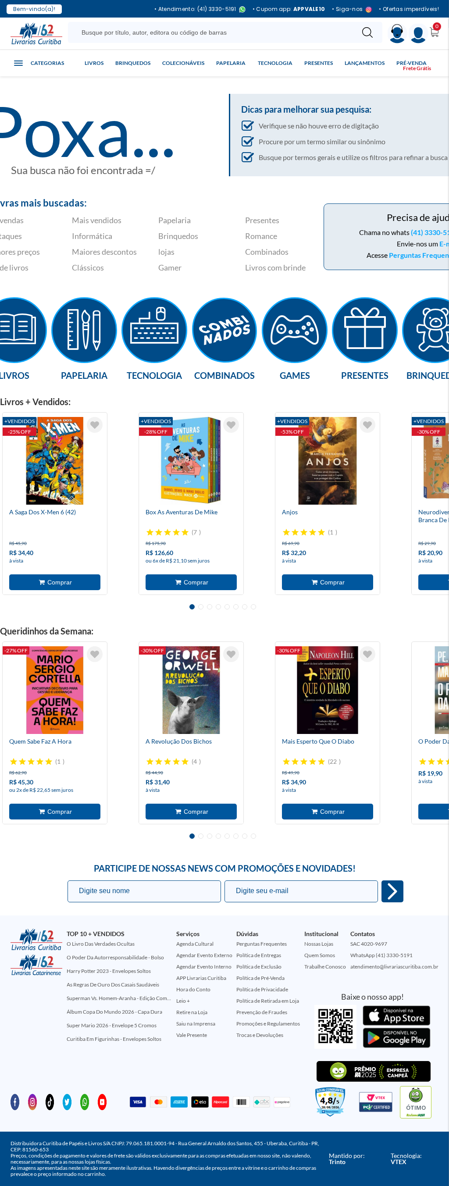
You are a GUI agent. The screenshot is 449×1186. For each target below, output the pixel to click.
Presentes (318, 63)
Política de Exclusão (259, 966)
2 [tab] (200, 606)
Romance (261, 236)
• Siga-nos (347, 9)
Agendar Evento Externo (204, 955)
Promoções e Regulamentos (268, 1023)
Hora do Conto (193, 989)
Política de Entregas (258, 955)
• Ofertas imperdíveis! (409, 9)
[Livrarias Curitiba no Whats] (84, 1101)
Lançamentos (365, 63)
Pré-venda (411, 63)
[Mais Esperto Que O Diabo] (327, 690)
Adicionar (54, 582)
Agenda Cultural (195, 943)
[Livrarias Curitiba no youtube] (102, 1101)
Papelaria (231, 63)
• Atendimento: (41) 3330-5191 (195, 9)
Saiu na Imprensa (195, 1023)
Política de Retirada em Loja (267, 1000)
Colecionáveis (183, 63)
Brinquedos (132, 63)
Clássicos (88, 267)
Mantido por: (347, 1158)
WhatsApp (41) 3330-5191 (381, 955)
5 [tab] (227, 606)
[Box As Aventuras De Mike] (191, 461)
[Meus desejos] (95, 425)
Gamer (170, 267)
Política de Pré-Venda (260, 978)
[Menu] (418, 33)
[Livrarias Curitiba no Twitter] (67, 1101)
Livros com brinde (275, 267)
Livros (94, 63)
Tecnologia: (406, 1158)
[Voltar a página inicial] (36, 33)
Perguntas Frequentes (261, 943)
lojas (166, 251)
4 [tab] (218, 606)
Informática (92, 236)
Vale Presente (191, 1035)
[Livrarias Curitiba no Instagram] (32, 1101)
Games (295, 375)
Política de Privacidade (262, 989)
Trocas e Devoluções (259, 1035)
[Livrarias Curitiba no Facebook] (15, 1101)
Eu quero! (392, 891)
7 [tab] (244, 606)
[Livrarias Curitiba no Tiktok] (50, 1101)
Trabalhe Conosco (325, 966)
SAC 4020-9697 (368, 943)
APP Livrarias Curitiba (201, 978)
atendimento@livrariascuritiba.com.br (394, 966)
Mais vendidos (96, 220)
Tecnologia (275, 63)
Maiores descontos (104, 251)
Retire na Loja (191, 1012)
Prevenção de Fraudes (261, 1012)
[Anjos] (327, 461)
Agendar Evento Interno (204, 966)
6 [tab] (236, 606)
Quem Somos (319, 955)
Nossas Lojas (318, 943)
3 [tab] (209, 606)
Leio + (183, 1000)
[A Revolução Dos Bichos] (191, 690)
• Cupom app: (289, 9)
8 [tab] (253, 606)
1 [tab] (192, 606)
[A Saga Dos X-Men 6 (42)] (54, 461)
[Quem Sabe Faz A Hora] (54, 690)
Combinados (267, 251)
